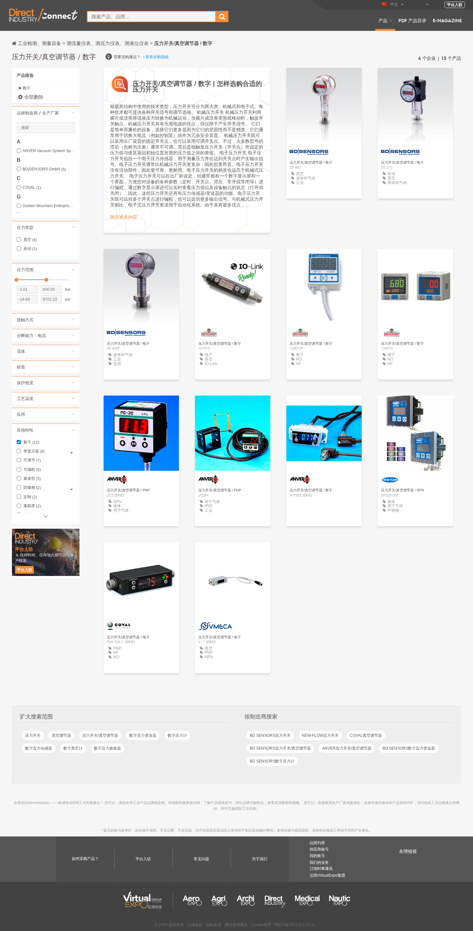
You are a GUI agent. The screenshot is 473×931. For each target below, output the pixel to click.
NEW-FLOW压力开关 (320, 735)
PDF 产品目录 (412, 20)
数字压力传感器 (38, 748)
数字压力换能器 (107, 748)
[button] (46, 113)
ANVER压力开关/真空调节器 (346, 748)
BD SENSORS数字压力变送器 (409, 748)
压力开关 (33, 735)
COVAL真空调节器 (366, 735)
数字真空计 (73, 748)
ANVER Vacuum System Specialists (49, 151)
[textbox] (151, 16)
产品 (382, 20)
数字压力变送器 (142, 735)
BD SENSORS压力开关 (270, 735)
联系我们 (232, 553)
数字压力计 (177, 735)
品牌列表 (317, 843)
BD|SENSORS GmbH (44, 169)
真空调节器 (61, 735)
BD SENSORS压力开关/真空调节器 (280, 748)
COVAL (32, 187)
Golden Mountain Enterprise (49, 206)
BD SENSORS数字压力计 (272, 761)
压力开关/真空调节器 (100, 735)
